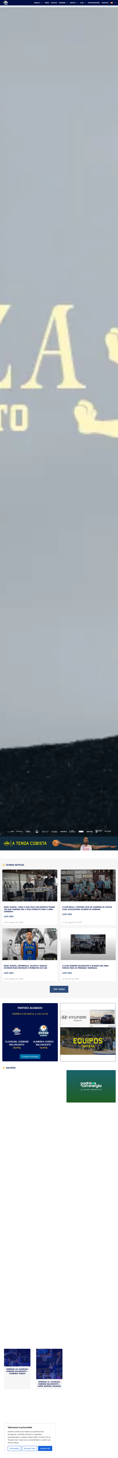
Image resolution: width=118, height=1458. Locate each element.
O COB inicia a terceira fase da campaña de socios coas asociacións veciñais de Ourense (87, 908)
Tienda (47, 3)
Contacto (105, 3)
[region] (30, 1438)
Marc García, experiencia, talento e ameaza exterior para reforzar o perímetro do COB (25, 967)
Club (81, 3)
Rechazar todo (29, 1448)
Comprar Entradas (30, 1056)
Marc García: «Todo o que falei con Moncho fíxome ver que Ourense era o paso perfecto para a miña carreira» (29, 909)
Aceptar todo (45, 1448)
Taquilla (37, 3)
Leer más (9, 916)
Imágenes (62, 3)
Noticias (54, 3)
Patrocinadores (94, 3)
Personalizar (14, 1448)
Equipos (73, 3)
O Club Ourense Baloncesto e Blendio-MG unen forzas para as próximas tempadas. (85, 967)
